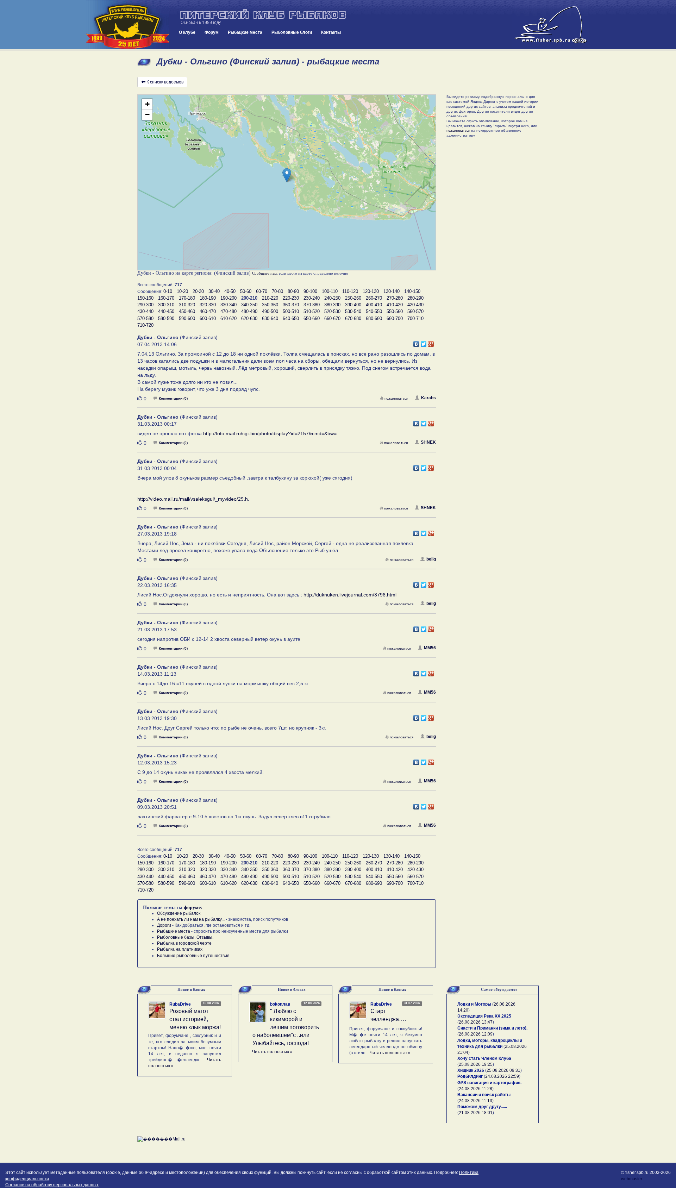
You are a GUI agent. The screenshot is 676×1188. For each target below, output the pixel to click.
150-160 (145, 298)
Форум (212, 32)
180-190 (208, 298)
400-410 (374, 304)
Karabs (428, 397)
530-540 (353, 311)
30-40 (214, 291)
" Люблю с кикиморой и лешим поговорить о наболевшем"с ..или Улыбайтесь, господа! (285, 1027)
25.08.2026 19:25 (476, 1064)
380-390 (332, 304)
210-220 (270, 298)
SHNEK (428, 442)
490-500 (270, 311)
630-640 (270, 318)
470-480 (228, 311)
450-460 (187, 311)
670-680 (353, 318)
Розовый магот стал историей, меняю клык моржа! (195, 1019)
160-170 (166, 298)
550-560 (395, 311)
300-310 (166, 304)
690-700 (395, 318)
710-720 (145, 325)
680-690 (374, 318)
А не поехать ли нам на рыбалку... (191, 919)
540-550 (374, 311)
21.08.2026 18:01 (476, 1112)
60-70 (261, 291)
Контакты (331, 32)
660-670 (332, 318)
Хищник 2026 (470, 1070)
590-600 (187, 318)
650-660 (311, 318)
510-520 (311, 311)
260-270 (374, 298)
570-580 (145, 318)
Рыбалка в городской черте (184, 943)
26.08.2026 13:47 (476, 1022)
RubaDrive (180, 1004)
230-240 (311, 298)
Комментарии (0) (173, 398)
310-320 (187, 304)
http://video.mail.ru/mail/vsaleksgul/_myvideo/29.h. (193, 499)
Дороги (164, 925)
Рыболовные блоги (291, 32)
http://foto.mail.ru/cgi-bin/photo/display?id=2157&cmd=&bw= (270, 433)
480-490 (249, 311)
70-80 (277, 291)
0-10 (167, 291)
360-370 (291, 304)
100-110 (330, 291)
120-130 (371, 291)
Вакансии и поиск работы (484, 1094)
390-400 (353, 304)
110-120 (350, 291)
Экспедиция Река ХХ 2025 (484, 1016)
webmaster (631, 1178)
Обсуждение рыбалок (178, 913)
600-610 (208, 318)
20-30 (198, 291)
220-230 (291, 298)
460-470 (208, 311)
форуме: (193, 907)
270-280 (395, 298)
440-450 (166, 311)
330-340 (228, 304)
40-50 (230, 291)
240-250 (332, 298)
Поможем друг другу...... (482, 1106)
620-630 (249, 318)
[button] (286, 175)
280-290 (415, 298)
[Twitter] (423, 342)
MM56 (430, 647)
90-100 (310, 291)
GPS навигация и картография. (489, 1082)
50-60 (245, 291)
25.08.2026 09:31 (503, 1070)
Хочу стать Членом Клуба (484, 1058)
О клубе (187, 32)
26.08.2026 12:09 (476, 1034)
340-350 (249, 304)
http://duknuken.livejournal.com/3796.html (349, 595)
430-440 (145, 311)
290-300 (145, 304)
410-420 (395, 304)
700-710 (415, 318)
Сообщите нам (264, 273)
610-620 (228, 318)
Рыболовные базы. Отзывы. (185, 937)
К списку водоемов (164, 82)
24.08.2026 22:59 (502, 1076)
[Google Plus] (431, 342)
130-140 (391, 291)
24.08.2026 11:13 (475, 1100)
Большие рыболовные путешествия (193, 955)
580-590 (166, 318)
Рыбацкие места (245, 32)
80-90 (293, 291)
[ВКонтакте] (416, 342)
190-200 (228, 298)
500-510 (291, 311)
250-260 (353, 298)
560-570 (415, 311)
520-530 (332, 311)
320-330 (208, 304)
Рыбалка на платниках (179, 949)
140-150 (412, 291)
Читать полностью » (272, 1051)
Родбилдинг (470, 1076)
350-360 (270, 304)
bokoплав (280, 1004)
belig (431, 559)
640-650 (291, 318)
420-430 (415, 304)
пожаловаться (396, 398)
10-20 (182, 291)
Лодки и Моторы (474, 1004)
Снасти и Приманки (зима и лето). (492, 1028)
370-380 (311, 304)
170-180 (187, 298)
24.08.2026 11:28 (475, 1088)
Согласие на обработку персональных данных (52, 1184)
